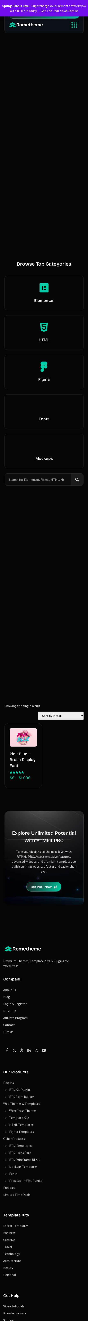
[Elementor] (44, 288)
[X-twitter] (14, 1050)
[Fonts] (44, 406)
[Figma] (44, 367)
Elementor (44, 300)
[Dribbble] (21, 1050)
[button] (74, 24)
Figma (44, 379)
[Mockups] (44, 446)
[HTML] (44, 327)
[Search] (77, 479)
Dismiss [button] (72, 11)
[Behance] (29, 1050)
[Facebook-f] (7, 1050)
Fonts (44, 419)
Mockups (44, 458)
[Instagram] (36, 1050)
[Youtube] (43, 1050)
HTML (44, 339)
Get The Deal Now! (54, 11)
